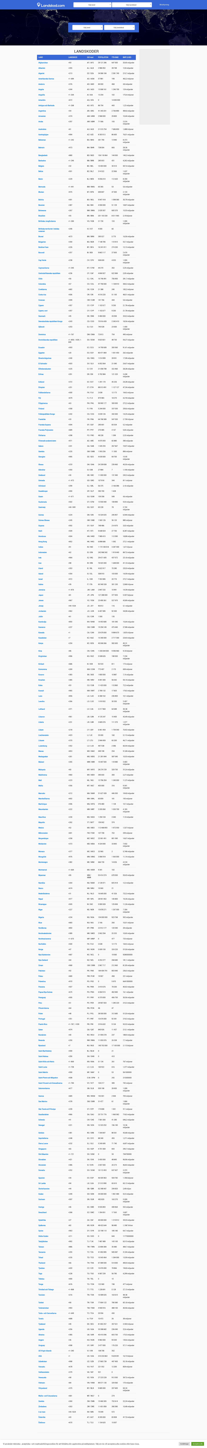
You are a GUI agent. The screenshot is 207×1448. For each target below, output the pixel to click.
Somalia (41, 1170)
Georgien (41, 457)
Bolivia (41, 200)
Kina (40, 651)
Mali (40, 780)
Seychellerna (43, 1138)
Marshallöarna (44, 799)
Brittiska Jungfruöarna (47, 221)
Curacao (41, 300)
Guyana (41, 526)
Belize (40, 171)
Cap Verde (42, 260)
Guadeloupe (42, 491)
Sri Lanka (42, 1183)
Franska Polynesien (45, 430)
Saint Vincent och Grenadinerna (50, 1083)
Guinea (41, 515)
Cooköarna (42, 289)
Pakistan (41, 971)
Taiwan (41, 1247)
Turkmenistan (43, 1308)
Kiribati (41, 664)
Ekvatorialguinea (44, 358)
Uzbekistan (42, 1361)
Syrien (40, 1231)
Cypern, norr (43, 311)
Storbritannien (43, 1189)
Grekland (41, 475)
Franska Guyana (44, 425)
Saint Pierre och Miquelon (48, 1078)
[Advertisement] (154, 86)
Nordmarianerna (44, 939)
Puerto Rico (42, 1024)
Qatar (40, 1030)
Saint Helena (43, 1056)
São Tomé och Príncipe (47, 1109)
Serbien (41, 1133)
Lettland (41, 709)
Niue (40, 923)
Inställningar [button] (184, 1444)
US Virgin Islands (44, 1351)
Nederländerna (44, 894)
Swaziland (42, 1212)
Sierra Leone (43, 1143)
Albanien (41, 68)
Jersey (40, 606)
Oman (40, 965)
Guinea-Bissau (44, 520)
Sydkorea (42, 1225)
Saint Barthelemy (45, 1051)
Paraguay (42, 997)
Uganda (41, 1329)
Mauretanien (43, 809)
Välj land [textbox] (91, 5)
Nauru (40, 888)
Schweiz (41, 1120)
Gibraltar (41, 470)
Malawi (41, 762)
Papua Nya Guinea (45, 992)
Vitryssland (42, 1388)
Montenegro (43, 862)
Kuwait (41, 691)
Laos (40, 696)
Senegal (41, 1125)
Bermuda (41, 187)
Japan (40, 595)
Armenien (42, 116)
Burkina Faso (43, 247)
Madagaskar (43, 757)
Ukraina (41, 1335)
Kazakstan (42, 638)
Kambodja (42, 622)
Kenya (40, 643)
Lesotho (41, 701)
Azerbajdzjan (43, 135)
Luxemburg (42, 746)
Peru (40, 1003)
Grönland (41, 486)
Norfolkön (42, 944)
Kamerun (41, 627)
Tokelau (41, 1279)
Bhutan (41, 192)
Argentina (42, 111)
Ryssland (41, 1046)
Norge (40, 949)
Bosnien (41, 205)
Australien (42, 129)
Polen (40, 1014)
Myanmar (42, 875)
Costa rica (42, 295)
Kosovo (41, 675)
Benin (40, 179)
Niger (40, 910)
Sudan (40, 1194)
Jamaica (41, 590)
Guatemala (42, 502)
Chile (40, 279)
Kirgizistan (42, 656)
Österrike (41, 1417)
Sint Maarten (43, 1154)
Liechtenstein (43, 735)
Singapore (42, 1149)
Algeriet (41, 73)
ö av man (41, 1412)
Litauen (41, 740)
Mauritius (42, 817)
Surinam (41, 1199)
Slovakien (42, 1160)
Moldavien (42, 844)
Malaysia (41, 770)
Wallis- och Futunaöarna (47, 1396)
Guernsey (41, 507)
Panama (41, 987)
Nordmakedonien (44, 933)
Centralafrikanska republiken (49, 273)
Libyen (40, 730)
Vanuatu (41, 1367)
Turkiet (41, 1303)
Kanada (41, 633)
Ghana (40, 464)
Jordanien (42, 611)
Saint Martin (43, 1072)
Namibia (41, 883)
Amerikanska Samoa (46, 79)
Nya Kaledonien (44, 955)
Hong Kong (42, 542)
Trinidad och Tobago (46, 1289)
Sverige (41, 1207)
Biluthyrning (164, 5)
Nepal (40, 899)
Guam (40, 496)
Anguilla (41, 95)
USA (40, 1356)
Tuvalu (40, 1319)
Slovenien (42, 1165)
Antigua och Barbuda (46, 105)
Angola (41, 89)
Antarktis (41, 100)
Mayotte (41, 822)
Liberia (41, 722)
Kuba (40, 685)
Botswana (42, 210)
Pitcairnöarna (43, 1008)
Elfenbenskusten (44, 369)
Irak (39, 558)
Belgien (41, 166)
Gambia (41, 451)
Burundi (41, 253)
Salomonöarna (44, 1088)
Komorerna (42, 669)
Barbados (42, 161)
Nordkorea (42, 928)
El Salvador (42, 364)
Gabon (40, 446)
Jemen (40, 600)
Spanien (41, 1178)
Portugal (41, 1019)
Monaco (41, 851)
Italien (40, 584)
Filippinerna (43, 403)
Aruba (40, 122)
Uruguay (41, 1345)
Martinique (42, 804)
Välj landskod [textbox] (131, 5)
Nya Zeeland (43, 960)
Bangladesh (42, 155)
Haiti (40, 531)
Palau (40, 976)
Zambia (41, 1401)
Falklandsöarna (44, 393)
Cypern (41, 305)
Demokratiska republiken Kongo (50, 321)
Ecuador (41, 347)
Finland (41, 409)
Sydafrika (42, 1220)
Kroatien (41, 680)
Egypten (41, 353)
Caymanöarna (43, 268)
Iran (39, 563)
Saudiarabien (43, 1114)
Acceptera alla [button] (198, 1444)
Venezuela (42, 1377)
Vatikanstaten (43, 1372)
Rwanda (41, 1040)
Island (40, 574)
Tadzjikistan (43, 1241)
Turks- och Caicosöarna (47, 1313)
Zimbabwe (42, 1406)
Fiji (39, 398)
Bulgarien (42, 242)
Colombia (42, 284)
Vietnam (41, 1383)
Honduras (42, 536)
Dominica (42, 334)
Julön (40, 616)
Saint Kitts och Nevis (46, 1062)
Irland (40, 568)
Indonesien (42, 552)
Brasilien (41, 216)
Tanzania (41, 1252)
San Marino (42, 1101)
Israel (40, 579)
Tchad (40, 1257)
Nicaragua (42, 904)
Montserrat (42, 870)
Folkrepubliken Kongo (46, 414)
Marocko (41, 793)
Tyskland (41, 1324)
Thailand (41, 1263)
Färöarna (41, 435)
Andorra (41, 84)
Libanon (41, 717)
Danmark (41, 316)
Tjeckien (41, 1268)
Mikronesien (43, 833)
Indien (40, 547)
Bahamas (42, 140)
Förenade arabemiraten (47, 441)
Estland (41, 382)
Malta (40, 786)
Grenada (41, 480)
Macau (41, 751)
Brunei (40, 236)
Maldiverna (42, 775)
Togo (40, 1274)
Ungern (41, 1340)
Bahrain (41, 148)
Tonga (40, 1284)
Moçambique (43, 838)
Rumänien (42, 1035)
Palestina (42, 981)
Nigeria (41, 917)
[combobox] (92, 4)
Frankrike (42, 419)
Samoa (41, 1096)
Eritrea (40, 374)
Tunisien (41, 1295)
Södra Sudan (43, 1236)
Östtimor (41, 1423)
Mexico (41, 828)
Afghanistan (43, 63)
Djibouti (41, 327)
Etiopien (41, 387)
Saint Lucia (42, 1067)
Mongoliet (42, 857)
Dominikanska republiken (48, 340)
